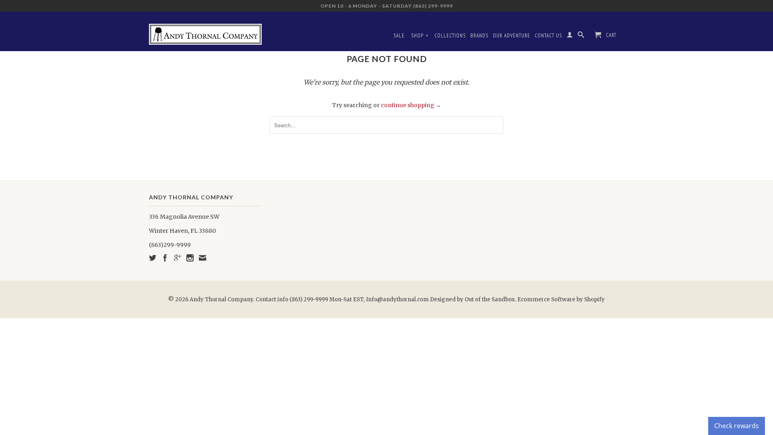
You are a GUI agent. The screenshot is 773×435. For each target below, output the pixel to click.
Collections (450, 35)
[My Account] (569, 36)
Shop (420, 35)
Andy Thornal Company (221, 299)
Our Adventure (511, 35)
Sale (399, 35)
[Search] (581, 36)
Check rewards (736, 425)
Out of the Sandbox (490, 299)
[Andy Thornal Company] (205, 31)
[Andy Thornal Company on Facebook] (165, 257)
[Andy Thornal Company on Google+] (177, 257)
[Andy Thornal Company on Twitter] (152, 257)
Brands (479, 35)
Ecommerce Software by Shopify (561, 299)
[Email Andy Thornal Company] (202, 257)
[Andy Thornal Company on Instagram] (190, 257)
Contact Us (548, 35)
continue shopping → (411, 105)
